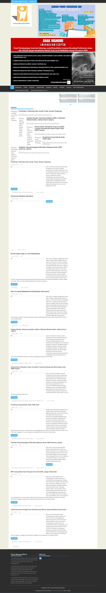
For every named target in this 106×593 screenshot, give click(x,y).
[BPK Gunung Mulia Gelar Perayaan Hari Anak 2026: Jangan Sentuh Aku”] (28, 476)
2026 (13, 192)
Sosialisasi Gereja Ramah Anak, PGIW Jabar (54, 138)
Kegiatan (48, 87)
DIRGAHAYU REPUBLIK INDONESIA (22, 196)
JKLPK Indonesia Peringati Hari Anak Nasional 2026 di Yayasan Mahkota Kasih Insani (38, 509)
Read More (14, 188)
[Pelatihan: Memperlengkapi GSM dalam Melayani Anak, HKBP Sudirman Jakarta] (28, 447)
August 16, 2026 (65, 101)
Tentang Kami (40, 87)
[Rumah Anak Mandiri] (53, 85)
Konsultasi (18, 87)
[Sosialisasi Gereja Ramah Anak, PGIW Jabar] (28, 409)
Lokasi (25, 87)
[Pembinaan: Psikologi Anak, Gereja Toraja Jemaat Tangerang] (28, 166)
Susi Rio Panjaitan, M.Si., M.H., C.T (39, 90)
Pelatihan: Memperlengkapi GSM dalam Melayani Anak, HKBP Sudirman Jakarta (40, 148)
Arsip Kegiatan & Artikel (22, 90)
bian (21, 164)
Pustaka (62, 87)
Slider (32, 192)
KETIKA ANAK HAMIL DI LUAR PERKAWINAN (25, 254)
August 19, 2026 (65, 96)
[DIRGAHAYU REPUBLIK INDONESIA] (28, 201)
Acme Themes (67, 590)
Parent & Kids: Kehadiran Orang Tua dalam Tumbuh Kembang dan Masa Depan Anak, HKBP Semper (49, 128)
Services (31, 87)
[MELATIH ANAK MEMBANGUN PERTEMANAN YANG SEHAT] (28, 296)
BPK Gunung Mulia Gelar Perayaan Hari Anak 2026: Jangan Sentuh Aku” (34, 472)
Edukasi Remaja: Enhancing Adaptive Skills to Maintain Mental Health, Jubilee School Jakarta (46, 119)
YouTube (68, 87)
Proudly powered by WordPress (43, 590)
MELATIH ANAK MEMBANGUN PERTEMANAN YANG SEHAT (30, 291)
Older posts (15, 546)
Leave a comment (40, 192)
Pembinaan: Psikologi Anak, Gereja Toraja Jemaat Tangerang (40, 111)
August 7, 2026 (83, 101)
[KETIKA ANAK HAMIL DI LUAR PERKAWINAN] (28, 258)
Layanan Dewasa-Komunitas (24, 192)
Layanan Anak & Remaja (23, 363)
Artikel (55, 87)
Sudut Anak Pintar (78, 87)
